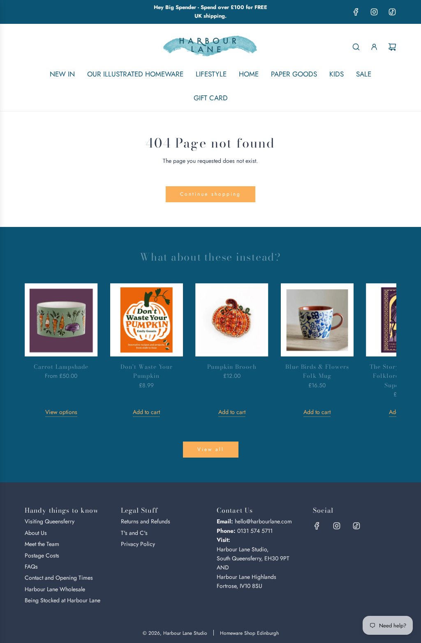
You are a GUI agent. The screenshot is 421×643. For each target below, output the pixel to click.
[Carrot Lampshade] (61, 319)
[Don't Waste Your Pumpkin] (146, 319)
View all (210, 449)
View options (61, 412)
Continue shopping (210, 194)
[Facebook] (356, 12)
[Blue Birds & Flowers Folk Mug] (317, 319)
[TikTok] (392, 12)
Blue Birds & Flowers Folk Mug (317, 371)
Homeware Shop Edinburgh (249, 633)
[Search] (356, 47)
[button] (40, 350)
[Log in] (374, 47)
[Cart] (392, 47)
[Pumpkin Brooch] (231, 319)
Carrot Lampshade (61, 366)
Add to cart (146, 412)
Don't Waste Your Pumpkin (146, 371)
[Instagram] (374, 12)
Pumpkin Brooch (232, 366)
